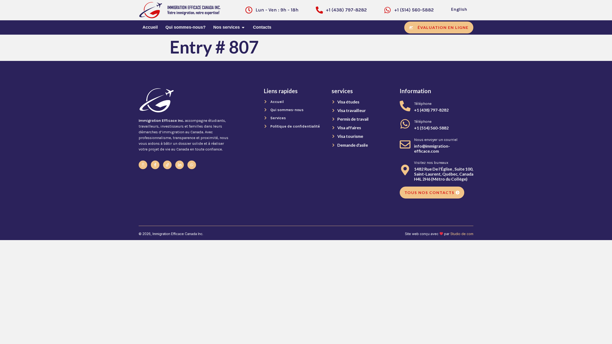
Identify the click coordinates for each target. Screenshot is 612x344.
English (459, 9)
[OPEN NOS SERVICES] (243, 27)
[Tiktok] (167, 165)
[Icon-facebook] (155, 165)
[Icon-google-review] (143, 165)
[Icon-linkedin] (179, 165)
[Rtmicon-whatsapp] (191, 165)
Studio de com (461, 234)
